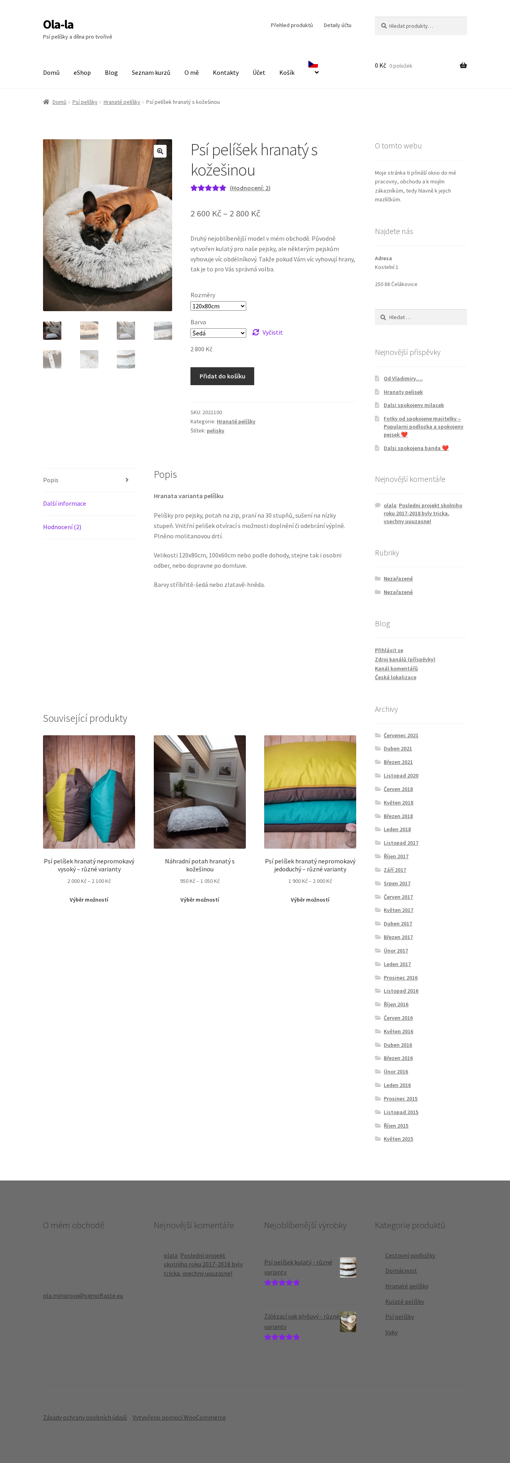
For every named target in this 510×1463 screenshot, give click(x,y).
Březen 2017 (398, 937)
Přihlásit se (389, 650)
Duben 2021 (398, 748)
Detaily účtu (337, 25)
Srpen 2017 (397, 883)
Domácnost (401, 1270)
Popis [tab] (51, 480)
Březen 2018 (398, 816)
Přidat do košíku (222, 376)
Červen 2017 (398, 896)
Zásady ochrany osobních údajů (85, 1417)
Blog (111, 72)
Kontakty (226, 72)
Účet (259, 72)
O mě (191, 72)
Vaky (391, 1332)
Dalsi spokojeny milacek (414, 405)
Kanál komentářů (396, 668)
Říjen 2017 (396, 856)
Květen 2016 (398, 1031)
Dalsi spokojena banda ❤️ (416, 448)
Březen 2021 (398, 762)
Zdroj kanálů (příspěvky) (405, 659)
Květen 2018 (398, 802)
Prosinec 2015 (401, 1098)
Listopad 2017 (401, 842)
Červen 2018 (398, 789)
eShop (82, 72)
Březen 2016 (398, 1058)
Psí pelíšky (85, 101)
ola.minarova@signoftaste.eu (83, 1295)
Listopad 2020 (401, 775)
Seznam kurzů (151, 72)
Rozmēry (202, 295)
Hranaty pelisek (403, 391)
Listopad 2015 (401, 1112)
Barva (198, 322)
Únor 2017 (396, 950)
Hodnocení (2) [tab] (62, 527)
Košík (286, 72)
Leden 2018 (397, 829)
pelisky (215, 430)
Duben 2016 (398, 1044)
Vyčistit (273, 332)
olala (390, 505)
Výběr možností (89, 899)
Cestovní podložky (410, 1255)
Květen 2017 (398, 910)
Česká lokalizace (395, 677)
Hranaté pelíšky (122, 101)
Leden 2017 (397, 964)
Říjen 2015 (396, 1125)
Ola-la (58, 24)
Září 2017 (395, 869)
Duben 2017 (398, 923)
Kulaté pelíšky (404, 1301)
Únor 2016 (396, 1071)
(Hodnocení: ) (250, 188)
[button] (160, 151)
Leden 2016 (397, 1085)
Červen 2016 (398, 1017)
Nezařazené (398, 578)
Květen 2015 (398, 1138)
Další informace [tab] (64, 503)
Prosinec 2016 (401, 977)
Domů (51, 72)
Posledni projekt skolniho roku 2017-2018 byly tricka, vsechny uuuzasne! (423, 513)
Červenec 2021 (401, 735)
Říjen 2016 (396, 1004)
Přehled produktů (292, 25)
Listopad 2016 (401, 990)
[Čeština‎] (313, 69)
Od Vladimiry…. (403, 378)
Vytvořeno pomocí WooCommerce (179, 1417)
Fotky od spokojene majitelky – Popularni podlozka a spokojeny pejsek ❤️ (423, 426)
